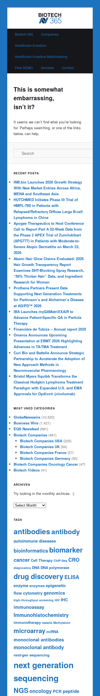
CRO (73, 559)
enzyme (21, 585)
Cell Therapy (41, 560)
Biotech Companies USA (41, 440)
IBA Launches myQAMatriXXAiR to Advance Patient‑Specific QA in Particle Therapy (47, 317)
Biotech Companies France (43, 452)
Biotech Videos (27, 470)
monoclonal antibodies (39, 639)
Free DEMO (24, 67)
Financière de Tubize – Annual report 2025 (50, 329)
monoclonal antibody (39, 647)
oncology (40, 691)
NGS (21, 690)
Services (47, 67)
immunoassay (29, 607)
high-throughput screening (34, 600)
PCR (57, 691)
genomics (54, 592)
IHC (64, 600)
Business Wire (26, 423)
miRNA (52, 631)
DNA (35, 567)
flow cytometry (28, 593)
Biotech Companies (30, 435)
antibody (65, 531)
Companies (50, 34)
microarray (29, 630)
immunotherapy (27, 622)
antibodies (32, 531)
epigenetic (56, 585)
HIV (57, 600)
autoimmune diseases (35, 541)
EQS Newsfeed (26, 428)
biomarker (66, 550)
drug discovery (38, 576)
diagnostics (22, 568)
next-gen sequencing (31, 655)
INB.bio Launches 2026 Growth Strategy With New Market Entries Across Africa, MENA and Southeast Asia (48, 187)
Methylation (62, 623)
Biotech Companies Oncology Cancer (46, 464)
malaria (47, 623)
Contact (68, 67)
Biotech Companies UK (40, 446)
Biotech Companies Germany (45, 458)
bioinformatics (31, 550)
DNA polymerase (55, 567)
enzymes (37, 585)
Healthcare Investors (30, 45)
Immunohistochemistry (41, 615)
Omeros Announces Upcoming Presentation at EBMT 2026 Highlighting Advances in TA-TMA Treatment (48, 340)
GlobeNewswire (27, 417)
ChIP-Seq (60, 560)
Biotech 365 (24, 34)
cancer (22, 559)
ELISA (71, 577)
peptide (71, 691)
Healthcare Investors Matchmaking (41, 56)
